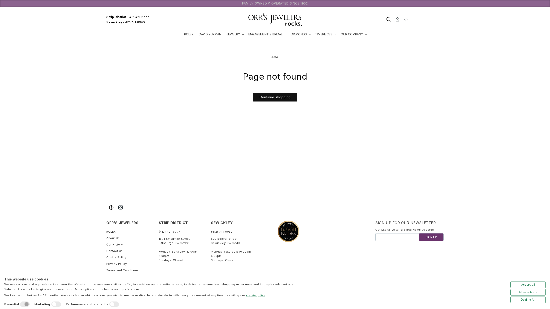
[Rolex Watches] (427, 19)
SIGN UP (431, 237)
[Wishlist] (406, 19)
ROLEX (111, 231)
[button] (235, 34)
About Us (113, 238)
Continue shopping (275, 97)
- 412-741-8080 (125, 22)
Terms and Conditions (122, 270)
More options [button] (528, 292)
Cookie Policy (116, 257)
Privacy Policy (116, 263)
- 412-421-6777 (127, 17)
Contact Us (114, 251)
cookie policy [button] (255, 295)
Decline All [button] (528, 299)
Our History (114, 244)
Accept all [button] (528, 284)
